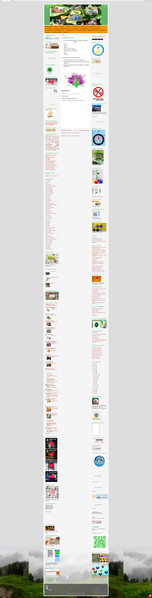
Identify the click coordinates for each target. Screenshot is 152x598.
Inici (75, 130)
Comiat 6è (53, 335)
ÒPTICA (52, 150)
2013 (94, 388)
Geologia (52, 139)
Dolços (46, 201)
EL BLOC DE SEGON (51, 327)
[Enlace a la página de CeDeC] (98, 518)
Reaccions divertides (49, 230)
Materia (46, 141)
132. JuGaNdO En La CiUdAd (54, 415)
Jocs (51, 140)
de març (94, 383)
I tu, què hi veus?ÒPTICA (81, 30)
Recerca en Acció (95, 258)
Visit (95, 481)
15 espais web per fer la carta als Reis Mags (54, 408)
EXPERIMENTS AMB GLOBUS (98, 263)
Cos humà (55, 135)
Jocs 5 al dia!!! (94, 336)
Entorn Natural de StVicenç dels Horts (99, 293)
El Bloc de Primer (50, 314)
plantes (78, 93)
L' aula (56, 140)
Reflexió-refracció (48, 233)
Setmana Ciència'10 (96, 357)
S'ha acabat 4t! (53, 315)
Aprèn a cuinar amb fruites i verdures (99, 334)
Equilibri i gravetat (48, 207)
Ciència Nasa (94, 315)
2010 (94, 393)
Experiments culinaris (96, 335)
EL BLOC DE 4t (50, 334)
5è (78, 26)
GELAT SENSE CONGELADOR (51, 165)
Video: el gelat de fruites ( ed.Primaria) (99, 339)
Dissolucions (47, 200)
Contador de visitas (99, 441)
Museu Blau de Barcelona (97, 238)
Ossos (46, 224)
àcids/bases (47, 248)
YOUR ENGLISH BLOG (51, 348)
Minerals (47, 223)
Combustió (47, 194)
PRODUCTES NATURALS (52, 146)
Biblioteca (49, 355)
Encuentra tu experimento (51, 387)
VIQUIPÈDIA (94, 260)
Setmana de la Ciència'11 (97, 355)
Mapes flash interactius (96, 268)
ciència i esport (48, 240)
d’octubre (95, 377)
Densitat (47, 197)
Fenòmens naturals (55, 136)
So (45, 234)
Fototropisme (47, 211)
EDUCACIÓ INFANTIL (51, 307)
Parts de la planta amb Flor (97, 298)
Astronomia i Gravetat (49, 186)
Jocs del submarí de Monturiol (97, 266)
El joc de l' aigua (95, 290)
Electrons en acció (50, 421)
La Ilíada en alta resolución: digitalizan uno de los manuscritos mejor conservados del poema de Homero (52, 381)
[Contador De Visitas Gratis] (99, 440)
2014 (94, 372)
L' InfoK (93, 264)
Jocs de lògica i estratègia (97, 257)
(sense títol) (52, 283)
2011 (94, 391)
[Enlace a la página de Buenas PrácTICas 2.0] (96, 419)
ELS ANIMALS (94, 291)
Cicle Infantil (61, 26)
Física (55, 138)
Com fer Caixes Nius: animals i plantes (99, 288)
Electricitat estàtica (48, 203)
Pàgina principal (48, 26)
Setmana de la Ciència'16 (97, 348)
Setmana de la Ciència (64, 28)
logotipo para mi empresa (99, 442)
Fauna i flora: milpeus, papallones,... (99, 294)
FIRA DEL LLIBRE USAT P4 (54, 357)
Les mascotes (48, 32)
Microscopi (47, 221)
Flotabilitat (47, 210)
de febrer (95, 385)
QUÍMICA (50, 147)
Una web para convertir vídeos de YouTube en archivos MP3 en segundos (52, 396)
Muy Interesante (95, 311)
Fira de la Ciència (74, 28)
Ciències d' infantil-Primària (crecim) (99, 312)
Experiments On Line (57, 32)
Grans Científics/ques (84, 28)
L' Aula (55, 26)
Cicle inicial (68, 26)
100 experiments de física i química (98, 249)
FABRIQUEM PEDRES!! (49, 162)
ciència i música (48, 241)
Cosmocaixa (94, 237)
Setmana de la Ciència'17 (97, 347)
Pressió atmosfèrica (49, 227)
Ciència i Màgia (48, 190)
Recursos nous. (53, 148)
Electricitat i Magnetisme (50, 204)
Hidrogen (47, 214)
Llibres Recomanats (70, 30)
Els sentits (47, 206)
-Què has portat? (48, 30)
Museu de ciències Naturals (97, 240)
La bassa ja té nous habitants (52, 369)
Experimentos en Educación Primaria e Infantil (51, 385)
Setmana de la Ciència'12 (97, 354)
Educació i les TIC (50, 406)
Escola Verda (92, 26)
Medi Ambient (54, 141)
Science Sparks (50, 375)
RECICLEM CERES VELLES (50, 169)
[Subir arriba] (150, 596)
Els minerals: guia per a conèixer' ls (98, 271)
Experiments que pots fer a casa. (98, 270)
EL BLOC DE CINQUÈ (51, 341)
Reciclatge (47, 231)
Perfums (47, 226)
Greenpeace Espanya (96, 295)
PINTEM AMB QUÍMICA (49, 166)
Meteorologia (47, 143)
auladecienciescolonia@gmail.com (98, 36)
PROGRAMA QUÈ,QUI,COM (97, 261)
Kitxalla (48, 433)
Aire (46, 183)
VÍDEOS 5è (83, 26)
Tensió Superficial (48, 237)
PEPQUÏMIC (49, 389)
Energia (46, 136)
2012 (94, 390)
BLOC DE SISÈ (49, 361)
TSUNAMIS (47, 236)
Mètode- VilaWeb (95, 309)
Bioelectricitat (47, 187)
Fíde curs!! (53, 328)
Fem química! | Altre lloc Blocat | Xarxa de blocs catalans (51, 424)
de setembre (95, 378)
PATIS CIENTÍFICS (52, 143)
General (47, 139)
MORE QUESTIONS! (53, 350)
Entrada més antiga (84, 130)
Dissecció (74, 93)
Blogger (83, 593)
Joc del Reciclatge (95, 297)
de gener (95, 386)
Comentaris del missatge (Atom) (73, 132)
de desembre (95, 374)
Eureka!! (93, 314)
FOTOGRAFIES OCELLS (54, 309)
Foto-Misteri (65, 32)
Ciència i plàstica (48, 193)
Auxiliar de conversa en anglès (52, 305)
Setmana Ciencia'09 (96, 358)
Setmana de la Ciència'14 (97, 351)
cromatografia (48, 243)
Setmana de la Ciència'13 (97, 352)
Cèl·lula (46, 196)
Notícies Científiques (95, 28)
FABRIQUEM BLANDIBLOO (50, 161)
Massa (46, 220)
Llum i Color (47, 217)
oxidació (47, 246)
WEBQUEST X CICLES (93, 30)
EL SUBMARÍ (47, 159)
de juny (94, 380)
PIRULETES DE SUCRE (49, 168)
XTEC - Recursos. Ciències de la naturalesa (52, 431)
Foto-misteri (50, 138)
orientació (47, 244)
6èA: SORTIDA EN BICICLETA (54, 343)
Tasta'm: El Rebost (95, 338)
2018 (94, 366)
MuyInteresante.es (50, 378)
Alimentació (47, 184)
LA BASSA (56, 28)
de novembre (95, 375)
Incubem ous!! (103, 30)
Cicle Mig (74, 26)
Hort (98, 26)
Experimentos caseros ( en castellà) (99, 251)
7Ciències (62, 8)
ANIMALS (47, 135)
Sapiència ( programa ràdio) (97, 308)
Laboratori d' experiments (97, 267)
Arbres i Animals (48, 28)
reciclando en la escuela (52, 413)
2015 (94, 371)
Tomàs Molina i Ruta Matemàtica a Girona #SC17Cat (52, 391)
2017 (94, 368)
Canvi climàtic (48, 189)
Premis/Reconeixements (59, 30)
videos (46, 150)
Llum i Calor (47, 216)
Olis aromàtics (53, 271)
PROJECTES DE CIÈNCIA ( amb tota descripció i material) (99, 248)
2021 (94, 363)
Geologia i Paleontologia (50, 213)
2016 (94, 369)
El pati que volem (50, 368)
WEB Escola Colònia (51, 304)
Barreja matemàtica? (54, 277)
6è (87, 26)
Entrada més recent (66, 130)
